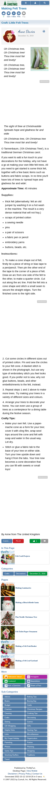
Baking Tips (32, 697)
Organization (32, 738)
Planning (30, 747)
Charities (8, 709)
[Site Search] (44, 3)
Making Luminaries (23, 588)
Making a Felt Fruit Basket (26, 646)
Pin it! (18, 541)
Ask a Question (14, 685)
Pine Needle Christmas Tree (26, 617)
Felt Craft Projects (22, 556)
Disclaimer (12, 774)
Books (7, 701)
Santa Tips (9, 751)
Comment (7, 541)
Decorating (31, 718)
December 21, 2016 (37, 574)
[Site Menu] (25, 3)
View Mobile (32, 771)
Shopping (31, 751)
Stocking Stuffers (12, 755)
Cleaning (8, 713)
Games (30, 722)
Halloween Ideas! (13, 677)
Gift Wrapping (10, 726)
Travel (7, 759)
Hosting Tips (32, 730)
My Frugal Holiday (12, 738)
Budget (7, 705)
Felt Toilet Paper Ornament (26, 632)
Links (7, 734)
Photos (7, 747)
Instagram (34, 677)
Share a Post (35, 685)
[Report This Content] (44, 541)
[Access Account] (35, 3)
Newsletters (35, 681)
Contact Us (37, 774)
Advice (7, 697)
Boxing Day (31, 701)
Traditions (31, 755)
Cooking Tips (32, 713)
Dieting (7, 722)
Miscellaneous (33, 734)
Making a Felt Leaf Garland (26, 661)
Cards (29, 705)
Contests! (12, 681)
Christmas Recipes (34, 709)
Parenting (8, 742)
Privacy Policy (25, 774)
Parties (30, 742)
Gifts (29, 726)
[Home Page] (10, 1)
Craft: (14, 22)
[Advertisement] (25, 103)
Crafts (7, 574)
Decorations (21, 574)
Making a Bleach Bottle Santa (27, 602)
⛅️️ (44, 776)
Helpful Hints (10, 730)
